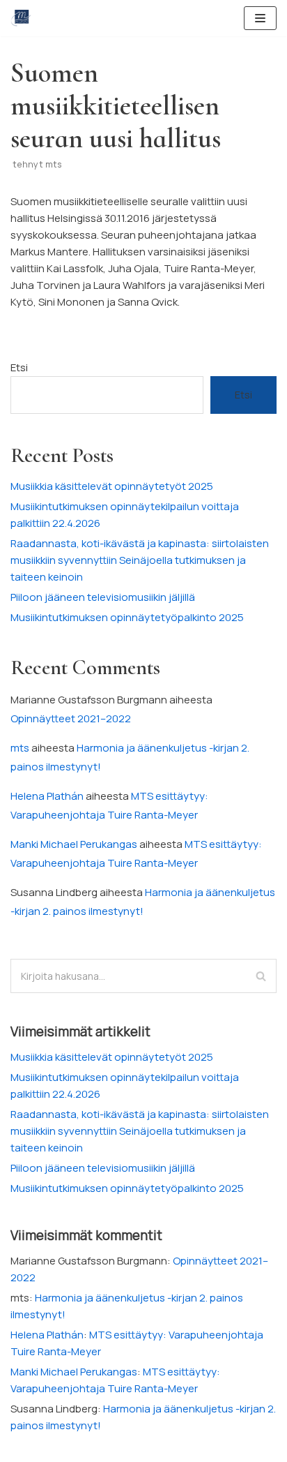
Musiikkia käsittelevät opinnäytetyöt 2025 (111, 486)
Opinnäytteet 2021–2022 (70, 718)
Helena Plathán (47, 796)
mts (53, 164)
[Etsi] (261, 976)
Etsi (19, 367)
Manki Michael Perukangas (73, 844)
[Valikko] (260, 18)
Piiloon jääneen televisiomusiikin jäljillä (102, 597)
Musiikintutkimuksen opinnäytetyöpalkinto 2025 (127, 617)
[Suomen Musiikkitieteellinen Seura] (20, 18)
